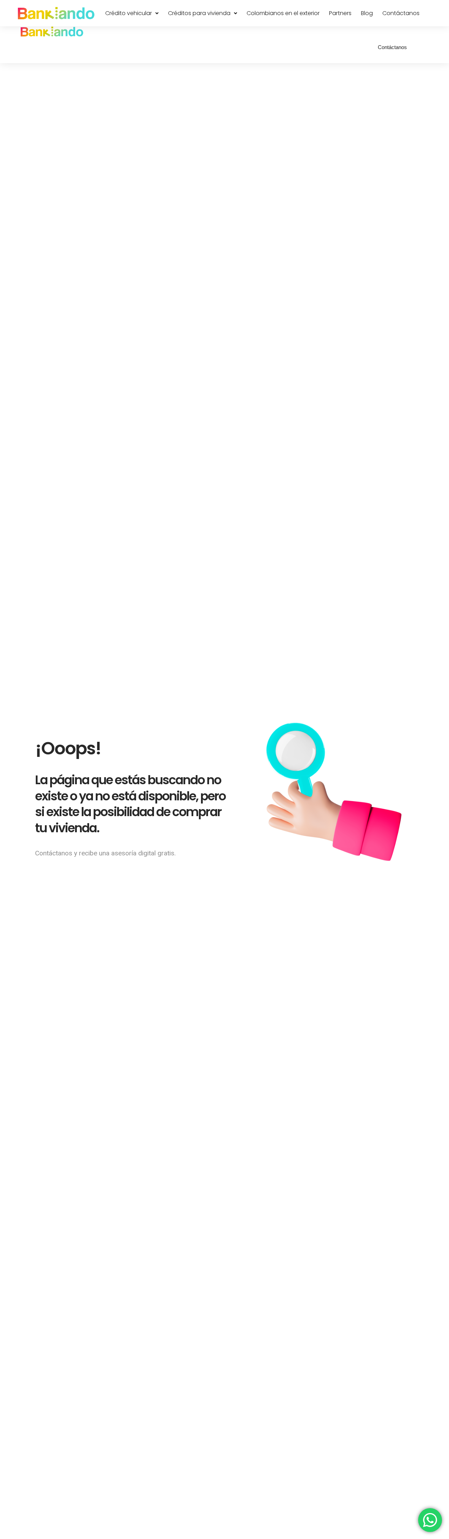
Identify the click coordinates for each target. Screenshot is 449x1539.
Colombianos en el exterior (283, 13)
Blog (367, 13)
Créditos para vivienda (199, 13)
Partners (340, 13)
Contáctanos (401, 13)
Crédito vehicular (128, 13)
